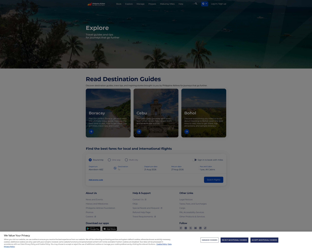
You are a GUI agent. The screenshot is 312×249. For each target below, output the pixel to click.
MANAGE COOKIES (209, 240)
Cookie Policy (161, 244)
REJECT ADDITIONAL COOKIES (234, 240)
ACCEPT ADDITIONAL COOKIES (264, 240)
